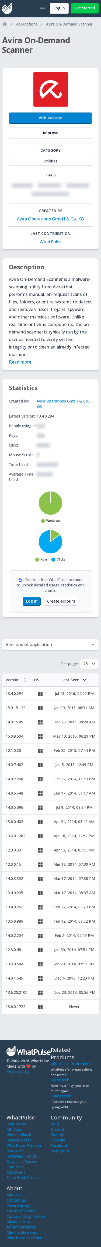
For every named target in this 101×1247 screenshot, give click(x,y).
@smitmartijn (18, 1071)
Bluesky (57, 1134)
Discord (57, 1129)
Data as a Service (21, 1161)
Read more (20, 362)
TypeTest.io (61, 1096)
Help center (16, 1123)
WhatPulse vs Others (24, 1237)
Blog (55, 1123)
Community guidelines (26, 1216)
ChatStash (15, 1172)
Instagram (60, 1150)
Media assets (18, 1221)
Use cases (15, 1150)
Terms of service (21, 1210)
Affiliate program (21, 1227)
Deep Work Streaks (23, 1177)
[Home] (5, 24)
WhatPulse (51, 242)
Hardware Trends (21, 1156)
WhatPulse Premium (24, 1145)
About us (14, 1194)
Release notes (19, 1140)
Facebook (59, 1145)
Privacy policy (18, 1205)
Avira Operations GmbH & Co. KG (50, 219)
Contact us (16, 1200)
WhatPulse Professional (71, 1063)
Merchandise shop (22, 1232)
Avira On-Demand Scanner (69, 24)
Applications (26, 24)
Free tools (15, 1166)
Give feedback (18, 1134)
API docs (14, 1129)
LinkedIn (58, 1140)
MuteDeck (60, 1079)
